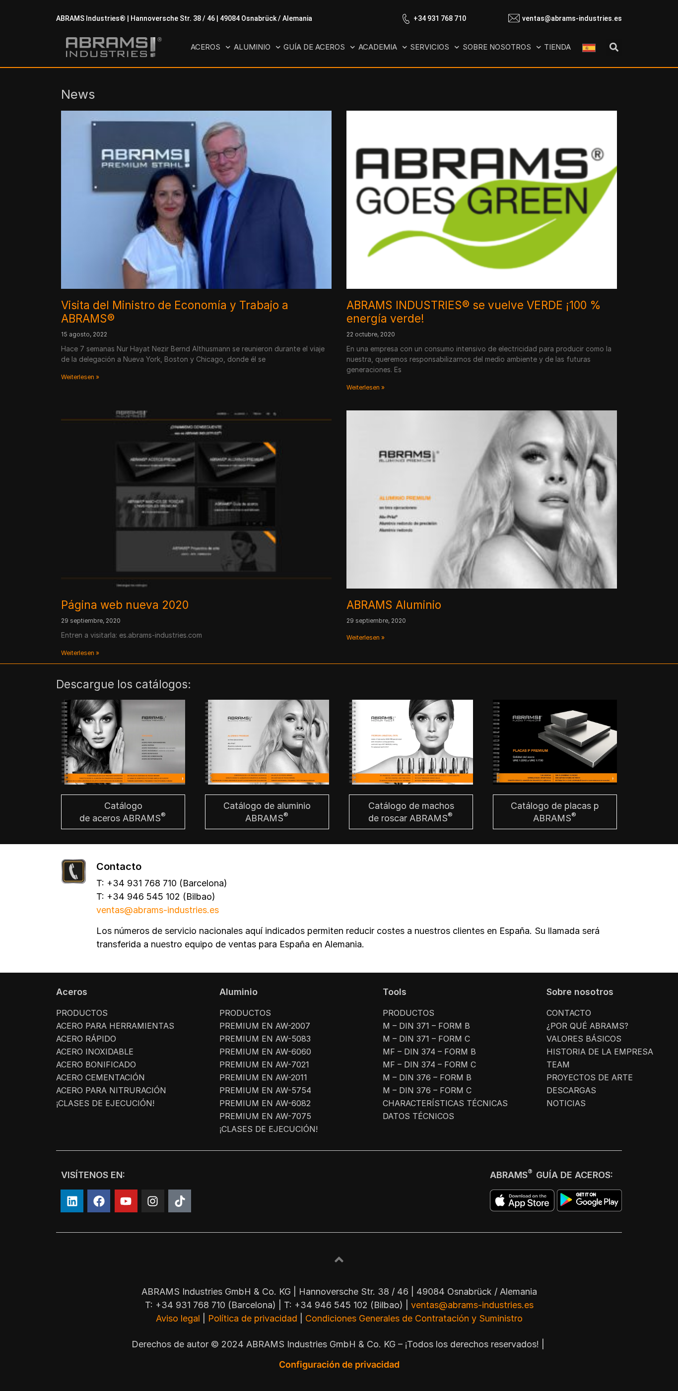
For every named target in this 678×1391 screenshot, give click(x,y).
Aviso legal (178, 1318)
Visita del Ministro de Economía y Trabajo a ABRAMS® (174, 311)
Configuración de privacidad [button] (339, 1364)
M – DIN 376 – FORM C (427, 1090)
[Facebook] (98, 1201)
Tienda (557, 47)
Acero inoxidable (95, 1052)
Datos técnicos (418, 1116)
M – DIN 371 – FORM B (426, 1026)
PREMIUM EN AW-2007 (264, 1026)
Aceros (205, 47)
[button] (614, 47)
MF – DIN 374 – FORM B (429, 1052)
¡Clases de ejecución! (105, 1103)
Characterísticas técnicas (445, 1103)
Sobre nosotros (497, 47)
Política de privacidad (252, 1318)
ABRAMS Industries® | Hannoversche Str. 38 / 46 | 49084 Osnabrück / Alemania (184, 18)
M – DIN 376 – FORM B (427, 1077)
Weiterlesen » (80, 377)
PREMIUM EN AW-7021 (264, 1064)
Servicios (429, 47)
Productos (82, 1013)
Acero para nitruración (111, 1090)
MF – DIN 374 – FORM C (429, 1064)
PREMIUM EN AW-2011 (263, 1077)
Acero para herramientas (115, 1026)
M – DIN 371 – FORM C (426, 1039)
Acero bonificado (96, 1064)
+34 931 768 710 (439, 18)
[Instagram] (152, 1201)
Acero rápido (86, 1039)
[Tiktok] (179, 1201)
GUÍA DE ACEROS (314, 47)
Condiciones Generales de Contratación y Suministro (414, 1318)
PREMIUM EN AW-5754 (265, 1090)
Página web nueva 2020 (125, 604)
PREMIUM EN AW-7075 (265, 1116)
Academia (377, 47)
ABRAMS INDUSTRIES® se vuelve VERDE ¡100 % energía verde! (473, 311)
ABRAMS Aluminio (393, 604)
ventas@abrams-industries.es (572, 18)
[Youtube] (126, 1201)
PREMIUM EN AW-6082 (265, 1103)
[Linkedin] (72, 1201)
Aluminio (252, 47)
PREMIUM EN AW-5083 (265, 1039)
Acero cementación (100, 1077)
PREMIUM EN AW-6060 (265, 1052)
